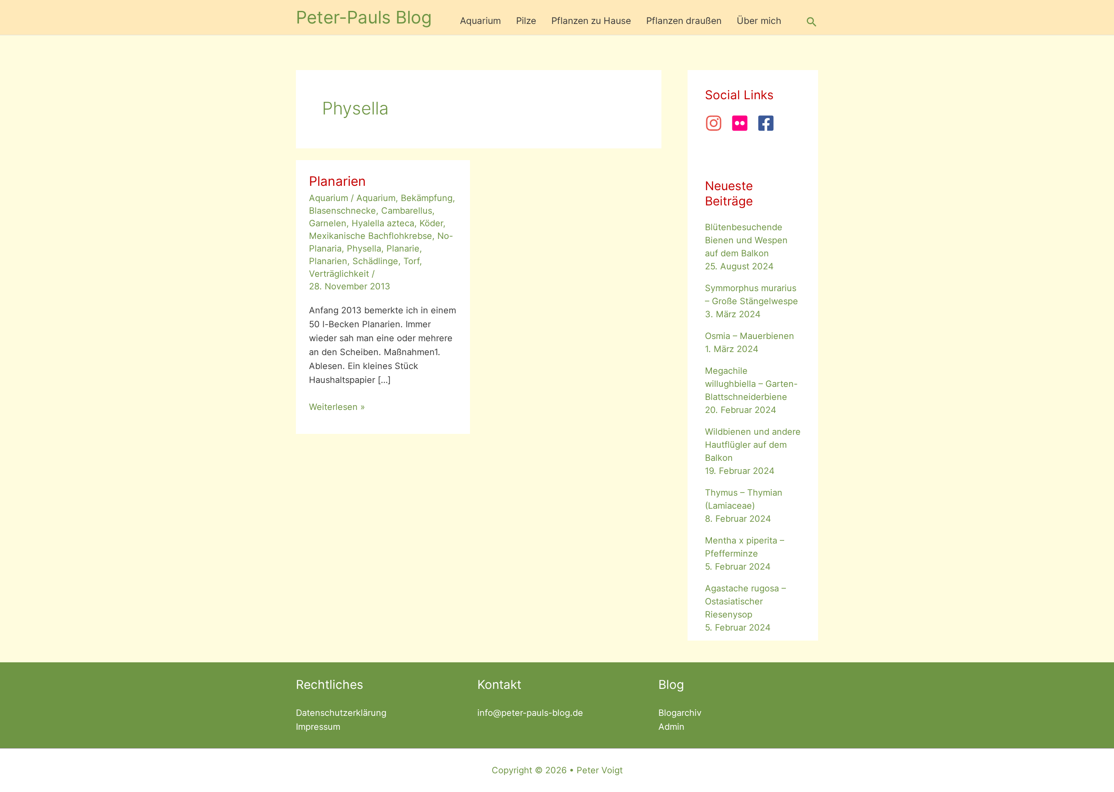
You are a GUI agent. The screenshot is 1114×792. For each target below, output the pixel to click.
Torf (411, 261)
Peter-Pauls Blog (364, 17)
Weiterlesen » (337, 406)
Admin (671, 727)
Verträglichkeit (339, 273)
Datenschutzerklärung (341, 713)
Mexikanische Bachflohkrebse (370, 236)
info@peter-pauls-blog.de (530, 713)
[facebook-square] (768, 123)
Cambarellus (406, 210)
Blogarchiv (679, 713)
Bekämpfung (427, 198)
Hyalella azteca (383, 223)
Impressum (318, 727)
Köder (431, 223)
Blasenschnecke (342, 210)
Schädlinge (375, 261)
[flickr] (743, 123)
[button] (811, 21)
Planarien (337, 181)
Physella (364, 248)
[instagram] (716, 123)
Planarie (402, 248)
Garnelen (327, 223)
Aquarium (328, 198)
